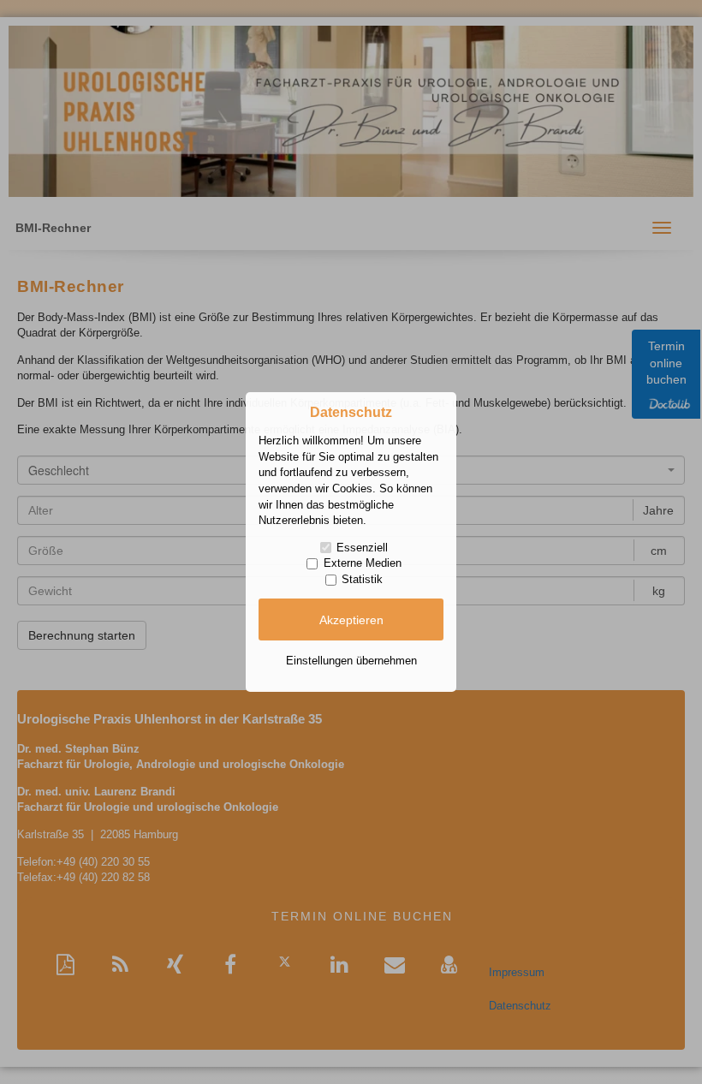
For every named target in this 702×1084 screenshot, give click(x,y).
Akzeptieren (351, 620)
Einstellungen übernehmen (351, 660)
